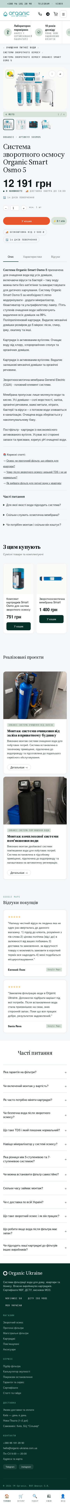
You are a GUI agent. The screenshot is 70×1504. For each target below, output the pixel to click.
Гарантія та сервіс (13, 1382)
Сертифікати (10, 1387)
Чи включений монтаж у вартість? (35, 1086)
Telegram (44, 3)
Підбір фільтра (11, 1366)
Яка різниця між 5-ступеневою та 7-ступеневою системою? (35, 1159)
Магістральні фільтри (15, 1333)
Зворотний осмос (13, 1322)
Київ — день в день (14, 1415)
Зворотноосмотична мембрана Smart (52, 600)
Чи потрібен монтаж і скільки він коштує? (33, 524)
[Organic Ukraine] (16, 14)
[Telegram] (47, 14)
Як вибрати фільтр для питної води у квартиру (33, 483)
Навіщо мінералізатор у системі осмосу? (35, 1144)
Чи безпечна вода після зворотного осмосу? (35, 1115)
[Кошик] (55, 14)
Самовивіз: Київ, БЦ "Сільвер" (21, 1426)
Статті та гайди (12, 1393)
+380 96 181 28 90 (19, 3)
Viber (59, 3)
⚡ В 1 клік (59, 220)
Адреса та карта (12, 1459)
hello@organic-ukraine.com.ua (20, 1448)
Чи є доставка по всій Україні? (35, 1202)
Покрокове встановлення (17, 1377)
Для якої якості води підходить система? (33, 505)
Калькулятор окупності (16, 1371)
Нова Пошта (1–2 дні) (15, 1420)
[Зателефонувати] (40, 14)
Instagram (26, 1466)
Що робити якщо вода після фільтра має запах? (35, 1231)
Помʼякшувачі (11, 1344)
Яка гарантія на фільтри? (35, 1072)
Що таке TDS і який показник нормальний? (35, 1130)
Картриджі (9, 1338)
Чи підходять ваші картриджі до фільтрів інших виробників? (35, 1247)
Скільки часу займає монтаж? (35, 1188)
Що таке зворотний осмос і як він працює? (35, 1216)
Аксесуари (9, 1349)
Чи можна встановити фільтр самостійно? (35, 1174)
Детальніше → (19, 767)
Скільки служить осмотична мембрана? (32, 515)
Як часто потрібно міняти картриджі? (35, 1099)
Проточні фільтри (13, 1328)
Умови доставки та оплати (18, 1410)
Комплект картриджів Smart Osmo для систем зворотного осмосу (18, 604)
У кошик (27, 221)
